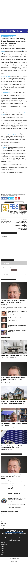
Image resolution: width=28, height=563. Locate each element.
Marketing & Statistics (5, 35)
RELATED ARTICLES (9, 202)
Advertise (2, 548)
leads (18, 194)
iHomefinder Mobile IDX (8, 92)
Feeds (2, 554)
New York (2, 521)
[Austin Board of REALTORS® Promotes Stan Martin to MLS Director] (5, 208)
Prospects (10, 195)
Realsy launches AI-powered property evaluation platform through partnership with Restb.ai (17, 325)
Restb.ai (2, 305)
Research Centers (4, 544)
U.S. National (5, 263)
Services (2, 546)
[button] (26, 30)
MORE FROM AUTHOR (18, 202)
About (2, 550)
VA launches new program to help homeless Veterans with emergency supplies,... (17, 499)
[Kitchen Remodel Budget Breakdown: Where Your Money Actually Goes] (14, 347)
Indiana (2, 519)
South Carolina (3, 523)
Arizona (2, 513)
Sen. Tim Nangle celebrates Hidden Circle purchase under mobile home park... (16, 505)
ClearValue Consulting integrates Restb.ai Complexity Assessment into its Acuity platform (17, 318)
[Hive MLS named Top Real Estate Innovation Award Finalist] (4, 332)
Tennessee (3, 525)
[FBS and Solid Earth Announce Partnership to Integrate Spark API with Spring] (14, 207)
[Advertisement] (14, 15)
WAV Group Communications (13, 332)
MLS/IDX (23, 194)
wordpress (14, 195)
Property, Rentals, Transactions (7, 36)
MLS (20, 194)
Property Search (4, 195)
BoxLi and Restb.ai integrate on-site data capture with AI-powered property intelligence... (13, 302)
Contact (2, 552)
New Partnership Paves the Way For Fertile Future (6, 223)
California (2, 515)
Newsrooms (3, 542)
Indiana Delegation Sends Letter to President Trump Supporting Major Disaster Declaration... (17, 487)
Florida (2, 517)
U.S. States (5, 274)
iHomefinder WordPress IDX (13, 134)
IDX (4, 194)
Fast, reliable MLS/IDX (5, 76)
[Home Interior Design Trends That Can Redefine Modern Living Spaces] (14, 437)
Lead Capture (13, 194)
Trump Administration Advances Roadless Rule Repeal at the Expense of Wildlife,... (17, 493)
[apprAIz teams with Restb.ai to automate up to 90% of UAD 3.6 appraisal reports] (4, 313)
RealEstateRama (4, 358)
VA (8, 501)
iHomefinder (4, 45)
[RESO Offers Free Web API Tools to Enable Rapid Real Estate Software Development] (23, 207)
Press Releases (13, 35)
